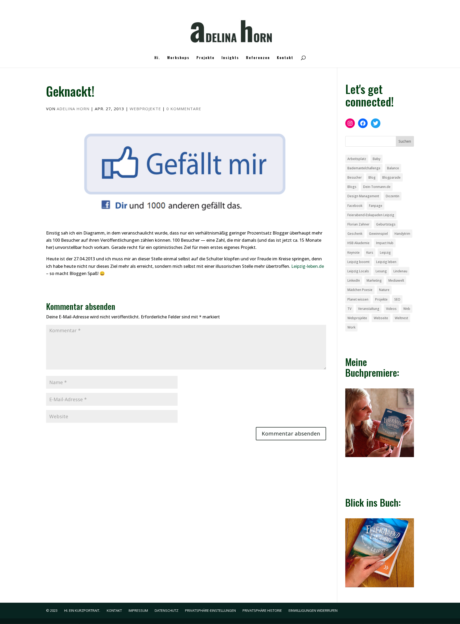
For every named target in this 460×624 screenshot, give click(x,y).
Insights (230, 58)
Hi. (157, 58)
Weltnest (401, 318)
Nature (384, 290)
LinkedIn (353, 280)
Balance (393, 168)
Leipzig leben (386, 262)
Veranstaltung (368, 308)
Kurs (369, 252)
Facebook (354, 205)
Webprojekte (145, 108)
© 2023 (52, 610)
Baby (376, 159)
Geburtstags (386, 224)
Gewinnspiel (378, 233)
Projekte (205, 58)
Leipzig (385, 252)
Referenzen (258, 58)
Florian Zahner (358, 224)
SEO (397, 299)
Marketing (374, 280)
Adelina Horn (73, 108)
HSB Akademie (358, 243)
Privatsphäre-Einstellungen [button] (210, 610)
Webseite (381, 318)
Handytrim (402, 233)
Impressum (138, 610)
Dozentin (392, 196)
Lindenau (400, 271)
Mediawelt (396, 280)
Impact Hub (384, 243)
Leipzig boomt (358, 262)
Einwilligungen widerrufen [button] (313, 610)
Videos (391, 308)
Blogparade (391, 177)
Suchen (405, 141)
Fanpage (375, 205)
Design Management (363, 196)
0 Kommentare (183, 108)
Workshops (178, 58)
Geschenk (354, 233)
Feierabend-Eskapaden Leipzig (370, 215)
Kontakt (285, 58)
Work (351, 327)
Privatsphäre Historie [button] (262, 610)
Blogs (351, 186)
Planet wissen (357, 299)
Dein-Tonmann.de (377, 186)
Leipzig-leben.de (307, 266)
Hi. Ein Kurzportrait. (82, 610)
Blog (372, 177)
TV (349, 308)
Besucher (354, 177)
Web (406, 308)
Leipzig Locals (358, 271)
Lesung (381, 271)
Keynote (353, 252)
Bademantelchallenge (363, 168)
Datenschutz (166, 610)
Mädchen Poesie (359, 290)
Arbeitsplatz (356, 159)
